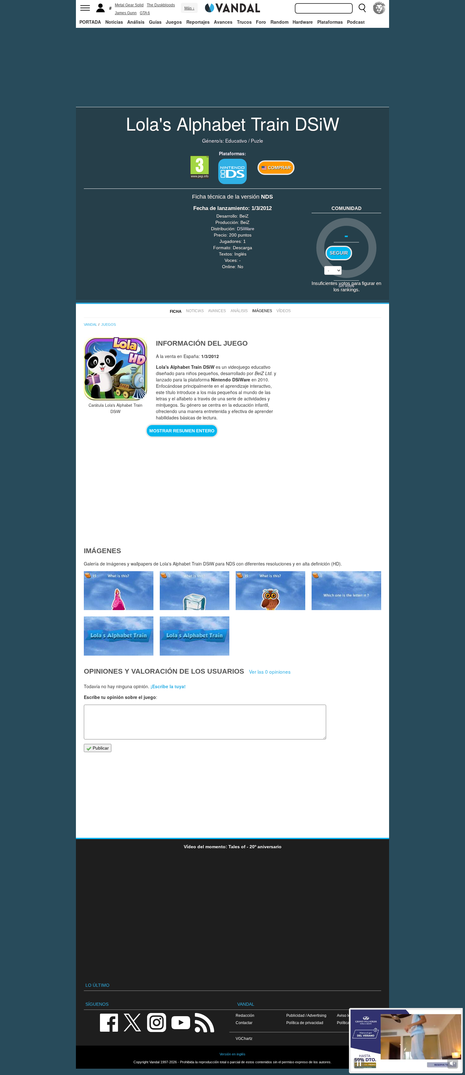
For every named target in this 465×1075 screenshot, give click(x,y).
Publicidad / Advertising (306, 1015)
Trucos (244, 22)
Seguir (339, 253)
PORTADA (90, 22)
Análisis (136, 22)
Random (279, 22)
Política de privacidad (304, 1023)
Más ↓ (189, 8)
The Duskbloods (161, 5)
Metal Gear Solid (129, 5)
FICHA (176, 311)
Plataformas (330, 22)
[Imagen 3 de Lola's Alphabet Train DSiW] (118, 636)
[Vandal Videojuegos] (232, 7)
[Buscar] (362, 8)
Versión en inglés (232, 1054)
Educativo (236, 140)
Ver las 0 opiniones (270, 671)
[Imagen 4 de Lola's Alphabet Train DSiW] (346, 590)
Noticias (114, 22)
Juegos (174, 22)
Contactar (244, 1023)
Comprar (279, 167)
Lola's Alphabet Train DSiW (232, 123)
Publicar (100, 748)
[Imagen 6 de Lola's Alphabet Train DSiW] (194, 590)
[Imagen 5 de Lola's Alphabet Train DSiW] (270, 590)
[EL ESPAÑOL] (379, 8)
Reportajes (198, 22)
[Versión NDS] (232, 171)
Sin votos (346, 285)
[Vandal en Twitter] (132, 1022)
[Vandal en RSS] (204, 1022)
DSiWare (245, 228)
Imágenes (262, 311)
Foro (261, 22)
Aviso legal (346, 1015)
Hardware (303, 22)
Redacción (245, 1015)
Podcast (356, 22)
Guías (155, 22)
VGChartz (244, 1038)
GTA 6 (145, 13)
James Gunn (126, 13)
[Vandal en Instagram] (156, 1022)
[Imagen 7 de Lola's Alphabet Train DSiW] (118, 590)
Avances (223, 22)
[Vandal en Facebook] (109, 1022)
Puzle (257, 140)
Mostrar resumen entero (181, 430)
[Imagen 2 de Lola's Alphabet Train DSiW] (194, 636)
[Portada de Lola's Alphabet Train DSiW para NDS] (115, 368)
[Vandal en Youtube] (180, 1022)
